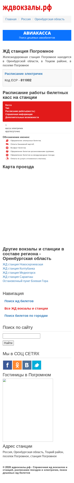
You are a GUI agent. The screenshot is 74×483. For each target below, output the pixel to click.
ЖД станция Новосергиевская (23, 264)
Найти (8, 343)
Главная (11, 19)
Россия (26, 19)
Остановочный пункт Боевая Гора (25, 281)
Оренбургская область (49, 19)
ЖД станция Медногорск (19, 272)
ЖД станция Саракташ (18, 277)
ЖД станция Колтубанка (19, 268)
